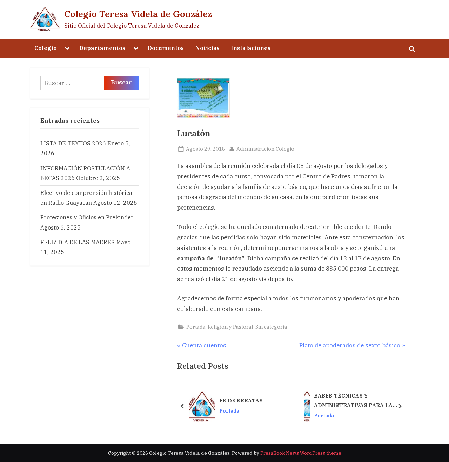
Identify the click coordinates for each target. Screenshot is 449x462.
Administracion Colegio (265, 148)
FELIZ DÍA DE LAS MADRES (77, 242)
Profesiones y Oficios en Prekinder (87, 217)
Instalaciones (250, 48)
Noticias (207, 48)
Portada (196, 327)
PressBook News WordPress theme (300, 453)
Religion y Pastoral (230, 327)
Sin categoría (271, 327)
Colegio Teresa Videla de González (138, 14)
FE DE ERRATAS (241, 400)
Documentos (166, 48)
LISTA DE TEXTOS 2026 (73, 143)
